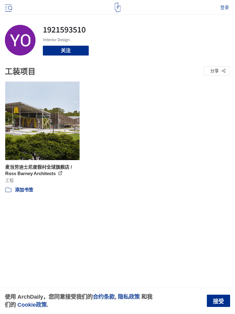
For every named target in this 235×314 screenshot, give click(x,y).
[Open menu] (8, 7)
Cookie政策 (32, 304)
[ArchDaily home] (118, 7)
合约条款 (104, 296)
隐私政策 (129, 296)
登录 (224, 7)
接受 (218, 301)
